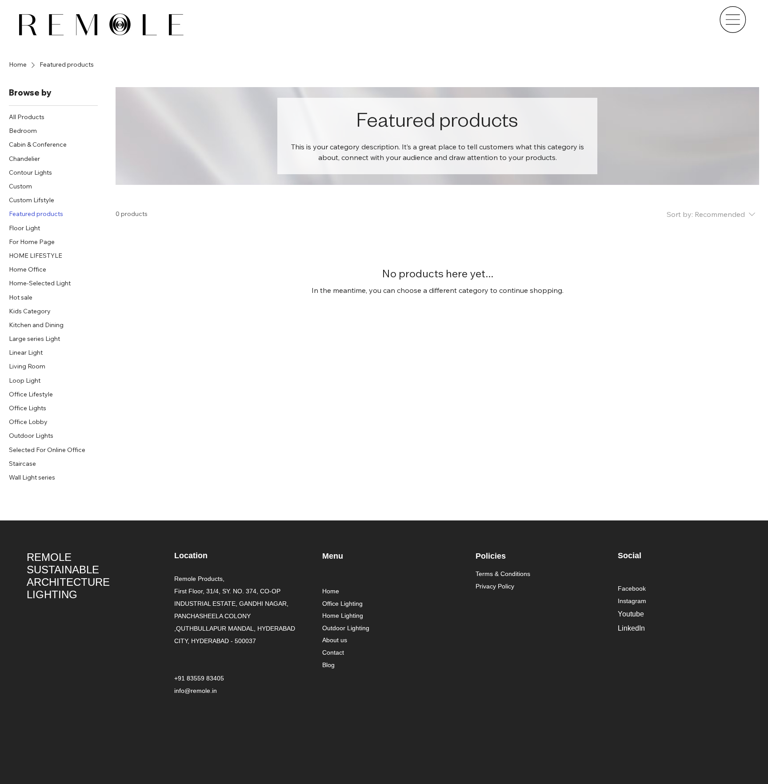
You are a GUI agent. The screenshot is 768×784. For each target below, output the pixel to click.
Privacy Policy (495, 586)
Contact (333, 652)
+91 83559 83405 (199, 678)
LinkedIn (631, 628)
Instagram (632, 600)
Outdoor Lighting (345, 628)
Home (330, 591)
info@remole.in (195, 690)
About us (334, 640)
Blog (328, 664)
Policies (491, 556)
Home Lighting (342, 615)
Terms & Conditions (503, 573)
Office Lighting (342, 603)
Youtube (631, 614)
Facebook (632, 588)
